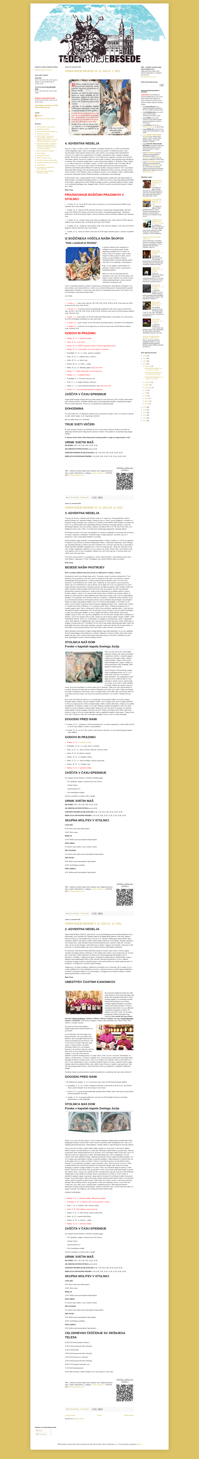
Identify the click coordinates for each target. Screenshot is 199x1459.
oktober (147, 385)
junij (146, 390)
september (148, 388)
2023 (145, 358)
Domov (99, 1415)
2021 (145, 364)
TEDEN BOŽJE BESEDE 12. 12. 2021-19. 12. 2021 (94, 507)
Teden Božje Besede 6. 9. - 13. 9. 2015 (157, 269)
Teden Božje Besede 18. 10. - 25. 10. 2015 (157, 304)
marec (147, 398)
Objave (40, 1430)
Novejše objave (70, 1415)
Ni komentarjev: (84, 497)
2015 (145, 420)
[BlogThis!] (95, 497)
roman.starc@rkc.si (98, 473)
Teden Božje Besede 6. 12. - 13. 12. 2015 (158, 286)
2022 (145, 361)
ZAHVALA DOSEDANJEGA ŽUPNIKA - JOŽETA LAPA (151, 337)
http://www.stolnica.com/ (148, 77)
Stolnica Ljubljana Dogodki (45, 151)
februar (147, 401)
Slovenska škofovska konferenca (47, 131)
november (148, 382)
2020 (145, 407)
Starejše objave (128, 1415)
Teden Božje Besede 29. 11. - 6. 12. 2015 (158, 321)
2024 (145, 356)
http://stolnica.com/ (148, 172)
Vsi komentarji (42, 1434)
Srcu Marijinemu (154, 165)
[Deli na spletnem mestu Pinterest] (102, 497)
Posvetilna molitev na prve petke (47, 160)
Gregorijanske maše (43, 155)
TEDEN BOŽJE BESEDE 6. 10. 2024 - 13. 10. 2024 (157, 202)
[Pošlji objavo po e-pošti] (93, 497)
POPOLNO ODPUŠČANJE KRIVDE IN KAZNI (45, 172)
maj (146, 393)
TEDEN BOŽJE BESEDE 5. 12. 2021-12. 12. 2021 (93, 923)
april (146, 396)
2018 (145, 412)
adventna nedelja (85, 742)
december (148, 366)
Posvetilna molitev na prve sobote (47, 162)
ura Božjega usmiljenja (152, 126)
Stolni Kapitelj (41, 153)
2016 (145, 418)
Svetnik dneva (41, 165)
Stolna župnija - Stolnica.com (46, 127)
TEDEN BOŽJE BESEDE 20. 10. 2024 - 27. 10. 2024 (157, 183)
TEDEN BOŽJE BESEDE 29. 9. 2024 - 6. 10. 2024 (158, 221)
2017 (145, 415)
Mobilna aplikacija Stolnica (43, 70)
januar (147, 404)
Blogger (138, 1444)
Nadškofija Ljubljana (43, 129)
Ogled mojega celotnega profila (45, 118)
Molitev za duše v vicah (44, 158)
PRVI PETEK (150, 153)
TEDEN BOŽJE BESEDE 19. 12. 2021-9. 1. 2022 (92, 71)
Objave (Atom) (79, 1419)
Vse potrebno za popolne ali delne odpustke (45, 168)
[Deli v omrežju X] (97, 497)
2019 (145, 410)
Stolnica (40, 115)
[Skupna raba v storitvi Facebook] (99, 497)
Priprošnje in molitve (43, 134)
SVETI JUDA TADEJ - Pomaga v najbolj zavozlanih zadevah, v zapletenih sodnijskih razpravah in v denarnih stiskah (47, 146)
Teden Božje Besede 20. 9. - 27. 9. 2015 (158, 252)
